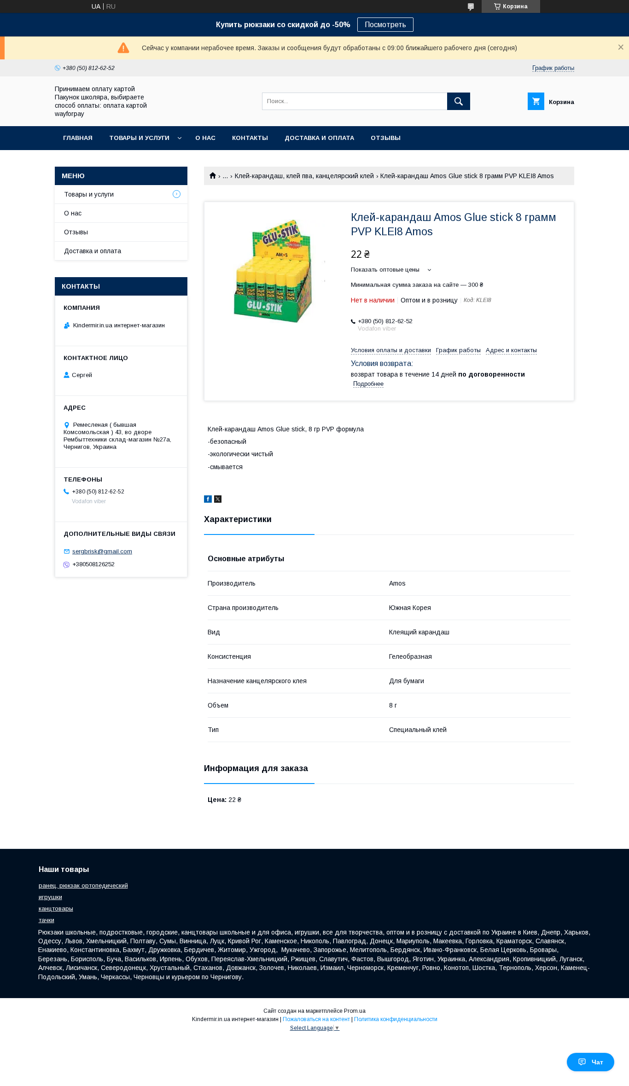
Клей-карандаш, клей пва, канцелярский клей (304, 176)
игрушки (50, 897)
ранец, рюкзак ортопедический (83, 885)
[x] (217, 500)
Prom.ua (355, 1011)
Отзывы (386, 137)
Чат (597, 1062)
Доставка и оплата (319, 137)
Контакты (250, 137)
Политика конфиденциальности (395, 1019)
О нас (205, 137)
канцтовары (56, 908)
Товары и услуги (139, 137)
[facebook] (208, 500)
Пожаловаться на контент (316, 1019)
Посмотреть (385, 25)
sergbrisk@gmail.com (102, 551)
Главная (78, 137)
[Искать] (458, 101)
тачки (46, 920)
